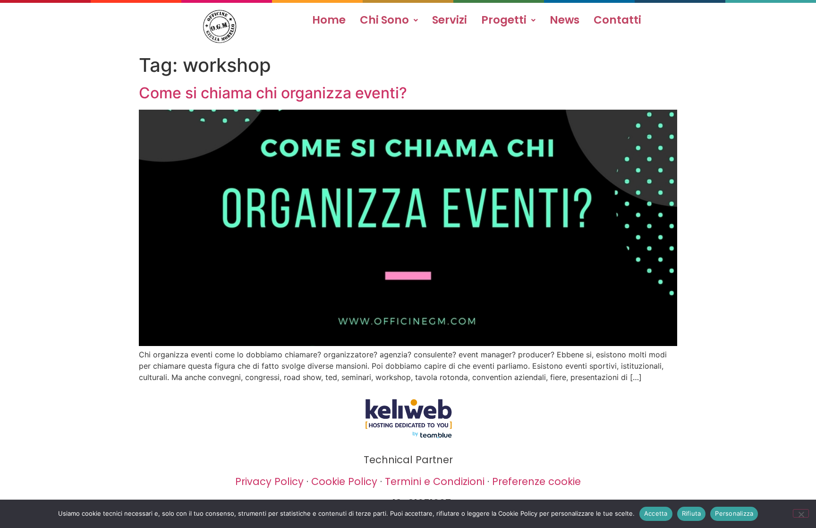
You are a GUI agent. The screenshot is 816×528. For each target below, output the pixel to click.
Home (329, 19)
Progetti (504, 19)
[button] (389, 20)
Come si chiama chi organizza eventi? (273, 93)
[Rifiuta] (801, 513)
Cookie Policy (344, 481)
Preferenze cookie (536, 481)
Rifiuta (691, 513)
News (564, 19)
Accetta (656, 513)
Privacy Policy (269, 481)
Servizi (449, 19)
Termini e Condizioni (434, 481)
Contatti (617, 19)
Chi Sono (384, 19)
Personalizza (734, 513)
